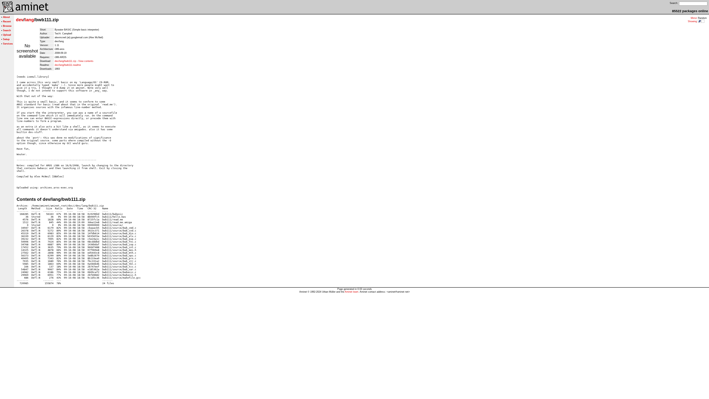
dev (19, 19)
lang (29, 19)
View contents (85, 61)
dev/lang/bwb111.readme (68, 65)
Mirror (694, 18)
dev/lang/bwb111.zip (65, 61)
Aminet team (351, 291)
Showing (692, 21)
